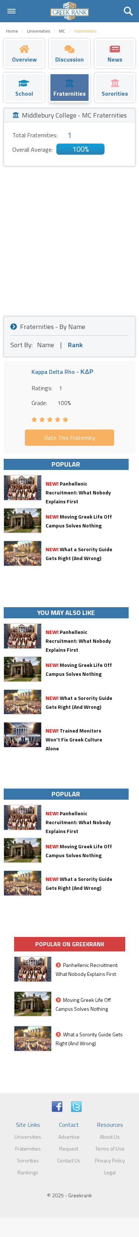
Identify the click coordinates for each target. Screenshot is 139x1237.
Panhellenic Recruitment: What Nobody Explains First (78, 492)
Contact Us (68, 1160)
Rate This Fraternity (69, 437)
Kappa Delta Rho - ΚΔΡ (62, 371)
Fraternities (28, 1148)
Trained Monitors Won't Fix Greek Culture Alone (74, 739)
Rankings (27, 1172)
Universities (27, 1137)
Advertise (69, 1137)
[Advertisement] (69, 239)
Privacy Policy (110, 1160)
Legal (110, 1172)
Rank (75, 345)
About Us (110, 1137)
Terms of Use (110, 1148)
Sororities (28, 1160)
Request (68, 1148)
